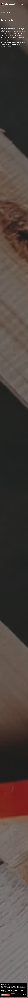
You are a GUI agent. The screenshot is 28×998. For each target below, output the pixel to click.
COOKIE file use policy (9, 991)
